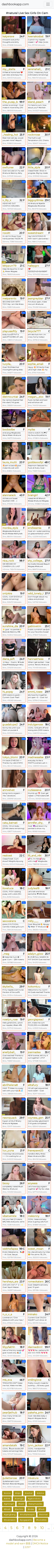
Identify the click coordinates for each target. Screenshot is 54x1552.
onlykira (7, 593)
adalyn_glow (35, 953)
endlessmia (34, 528)
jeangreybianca (35, 298)
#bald (21, 1504)
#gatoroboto (34, 1498)
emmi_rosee (35, 691)
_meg (6, 953)
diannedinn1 (35, 1347)
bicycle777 (34, 331)
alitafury (33, 1085)
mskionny (33, 1216)
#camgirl (19, 1498)
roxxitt (6, 233)
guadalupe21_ (10, 724)
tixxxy (6, 1183)
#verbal (28, 1493)
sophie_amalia (35, 364)
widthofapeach (10, 1248)
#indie (31, 1509)
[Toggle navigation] (48, 4)
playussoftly (10, 331)
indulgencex (35, 724)
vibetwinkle (9, 1216)
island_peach (35, 102)
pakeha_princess (35, 1412)
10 (42, 1528)
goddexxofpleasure (35, 462)
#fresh (41, 1509)
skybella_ (8, 986)
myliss (31, 429)
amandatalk (10, 1445)
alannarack (9, 495)
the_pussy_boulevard (10, 102)
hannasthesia (35, 659)
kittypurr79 (9, 265)
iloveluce (8, 888)
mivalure (33, 1478)
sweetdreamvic (35, 233)
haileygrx (33, 265)
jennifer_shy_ (35, 822)
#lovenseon (9, 1520)
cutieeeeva (34, 790)
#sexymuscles (35, 1504)
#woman (43, 1514)
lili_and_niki (34, 855)
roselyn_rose (10, 1019)
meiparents (9, 298)
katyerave (8, 36)
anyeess (32, 1183)
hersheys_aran (10, 1281)
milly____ (33, 921)
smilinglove (34, 1379)
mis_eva (7, 1379)
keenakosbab (35, 36)
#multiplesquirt (27, 1514)
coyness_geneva (35, 1117)
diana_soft (9, 659)
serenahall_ (35, 69)
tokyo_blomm (10, 757)
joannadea (34, 1052)
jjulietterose (10, 1478)
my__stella (9, 69)
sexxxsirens (9, 921)
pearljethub (10, 1412)
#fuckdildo (41, 1520)
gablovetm (34, 626)
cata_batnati (10, 822)
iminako (32, 1314)
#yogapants (26, 1520)
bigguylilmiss (35, 200)
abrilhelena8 (10, 1085)
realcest (7, 855)
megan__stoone (35, 396)
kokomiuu (34, 986)
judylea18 (33, 888)
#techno (19, 1509)
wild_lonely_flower (35, 593)
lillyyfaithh (9, 1347)
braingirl (33, 495)
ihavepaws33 (35, 1150)
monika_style (10, 528)
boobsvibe (9, 429)
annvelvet (9, 790)
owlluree (8, 167)
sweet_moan (35, 1248)
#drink (7, 1498)
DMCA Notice (40, 1543)
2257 (28, 1547)
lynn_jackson (35, 1445)
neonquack (9, 1117)
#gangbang (9, 1514)
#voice (7, 1493)
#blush (7, 1509)
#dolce (40, 1493)
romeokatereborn (35, 1281)
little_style (34, 167)
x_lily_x (7, 200)
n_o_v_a (7, 1314)
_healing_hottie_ (10, 134)
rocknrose (34, 134)
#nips (17, 1493)
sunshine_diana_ (10, 626)
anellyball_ (9, 1052)
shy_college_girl (35, 560)
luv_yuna (8, 1150)
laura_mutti (10, 462)
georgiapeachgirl (35, 1019)
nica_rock (8, 560)
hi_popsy (8, 691)
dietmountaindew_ (10, 396)
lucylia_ (7, 364)
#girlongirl (9, 1504)
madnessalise (35, 757)
